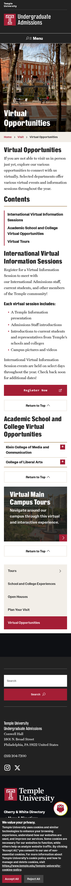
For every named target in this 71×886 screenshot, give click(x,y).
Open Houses (18, 597)
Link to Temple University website (29, 795)
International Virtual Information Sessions (35, 217)
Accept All (12, 879)
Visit (21, 137)
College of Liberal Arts (24, 462)
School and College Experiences (32, 584)
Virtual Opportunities (24, 623)
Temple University (10, 4)
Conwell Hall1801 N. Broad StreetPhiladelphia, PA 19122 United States (31, 739)
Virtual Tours (18, 241)
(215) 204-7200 (15, 756)
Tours (12, 571)
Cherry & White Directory (24, 812)
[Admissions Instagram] (7, 768)
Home (8, 137)
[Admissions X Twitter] (17, 768)
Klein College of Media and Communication (27, 450)
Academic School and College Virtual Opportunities (32, 231)
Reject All (33, 879)
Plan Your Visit (19, 610)
